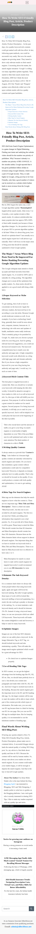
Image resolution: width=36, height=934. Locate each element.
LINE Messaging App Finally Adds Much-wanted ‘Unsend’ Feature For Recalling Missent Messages (18, 860)
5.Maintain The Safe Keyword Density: (18, 120)
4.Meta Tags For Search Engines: (16, 118)
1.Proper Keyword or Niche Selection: (18, 111)
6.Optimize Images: (13, 122)
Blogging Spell (9, 784)
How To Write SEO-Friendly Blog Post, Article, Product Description (18, 101)
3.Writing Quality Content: (15, 116)
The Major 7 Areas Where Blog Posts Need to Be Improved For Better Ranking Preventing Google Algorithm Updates (19, 107)
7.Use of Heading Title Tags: (15, 124)
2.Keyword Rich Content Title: (16, 114)
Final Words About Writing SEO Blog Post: (17, 127)
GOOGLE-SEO (8, 806)
